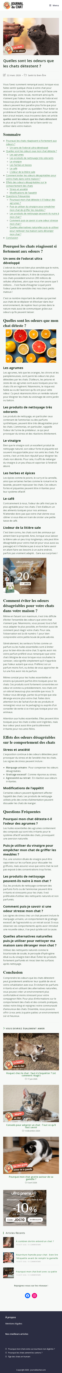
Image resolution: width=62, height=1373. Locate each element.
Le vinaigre (16, 161)
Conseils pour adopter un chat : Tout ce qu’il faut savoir (31, 1126)
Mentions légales (13, 1323)
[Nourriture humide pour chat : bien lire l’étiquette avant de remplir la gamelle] (8, 1257)
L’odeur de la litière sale (22, 172)
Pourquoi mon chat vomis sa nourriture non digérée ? (31, 1349)
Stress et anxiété (19, 189)
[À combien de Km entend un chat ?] (8, 1242)
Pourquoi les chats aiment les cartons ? (25, 1352)
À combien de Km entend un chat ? (35, 1241)
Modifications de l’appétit (23, 192)
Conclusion (12, 237)
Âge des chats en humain (19, 1356)
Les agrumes (17, 154)
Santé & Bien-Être (37, 75)
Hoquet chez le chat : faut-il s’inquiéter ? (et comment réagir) (31, 1074)
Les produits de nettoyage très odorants (31, 158)
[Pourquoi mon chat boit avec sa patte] (8, 1272)
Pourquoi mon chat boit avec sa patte (36, 1271)
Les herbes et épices (21, 165)
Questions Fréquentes (18, 196)
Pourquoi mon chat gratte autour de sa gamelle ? (31, 1178)
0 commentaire (34, 1245)
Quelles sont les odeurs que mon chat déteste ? (31, 151)
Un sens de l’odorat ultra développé (29, 147)
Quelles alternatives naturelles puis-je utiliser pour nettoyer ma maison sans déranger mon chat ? (34, 231)
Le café (13, 168)
